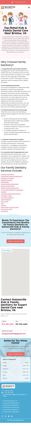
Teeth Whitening (6, 200)
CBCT (2, 203)
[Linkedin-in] (12, 416)
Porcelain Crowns (6, 196)
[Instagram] (5, 416)
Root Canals (4, 201)
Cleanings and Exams (7, 174)
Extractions (4, 211)
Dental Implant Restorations (10, 184)
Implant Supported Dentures (10, 188)
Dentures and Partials (7, 186)
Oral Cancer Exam (6, 209)
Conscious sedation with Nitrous (11, 194)
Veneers (3, 205)
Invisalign (3, 192)
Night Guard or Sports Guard (10, 207)
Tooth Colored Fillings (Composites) (12, 190)
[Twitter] (8, 416)
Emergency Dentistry (7, 178)
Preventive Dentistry (7, 198)
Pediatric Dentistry (6, 180)
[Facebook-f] (2, 416)
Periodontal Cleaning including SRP (11, 176)
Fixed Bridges (5, 182)
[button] (29, 7)
